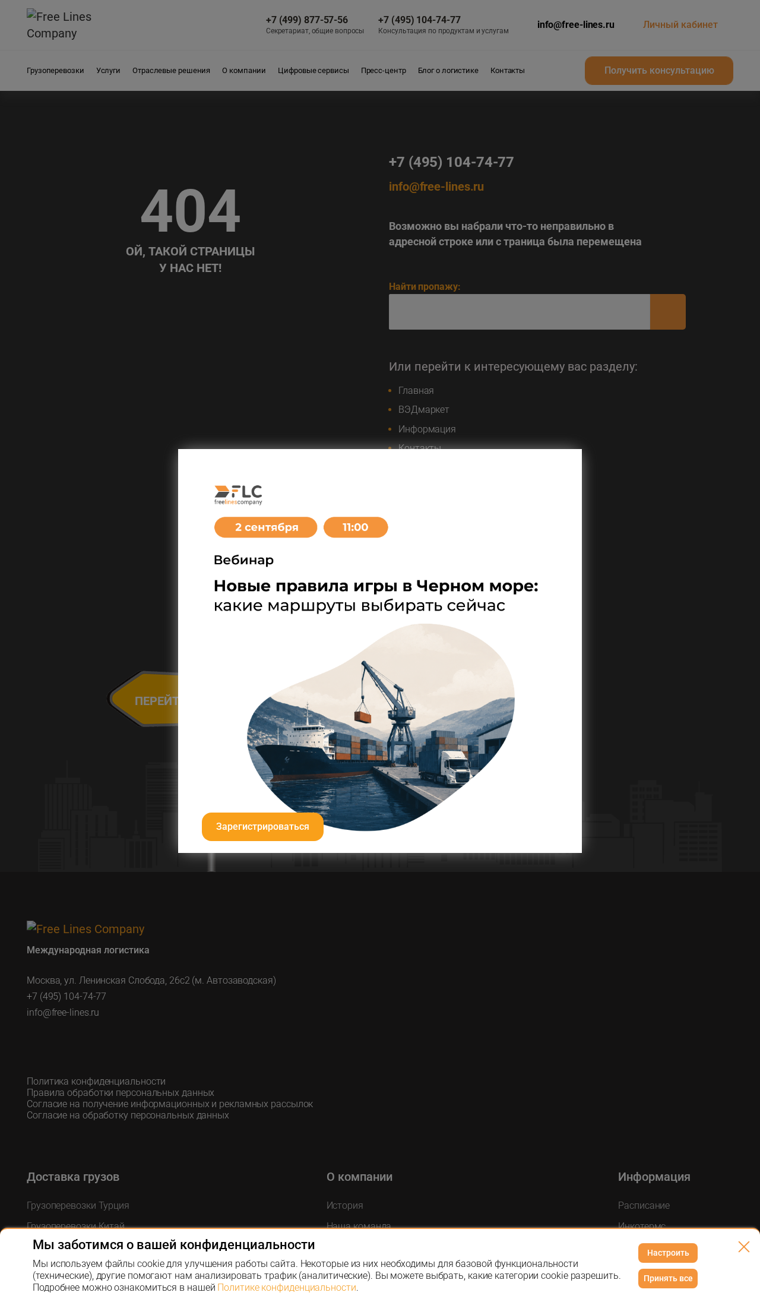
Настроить (668, 1252)
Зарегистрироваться (262, 826)
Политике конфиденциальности (286, 1287)
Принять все (668, 1278)
